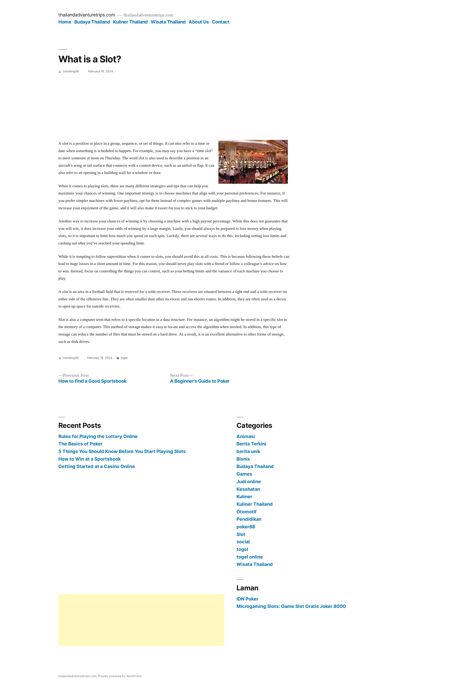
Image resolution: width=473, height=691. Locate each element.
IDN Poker (247, 599)
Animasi (245, 436)
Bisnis (243, 459)
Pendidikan (248, 519)
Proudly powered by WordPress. (120, 676)
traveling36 (71, 71)
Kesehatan (248, 489)
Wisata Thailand (168, 22)
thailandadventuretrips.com (86, 15)
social (243, 541)
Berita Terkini (251, 444)
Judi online (248, 481)
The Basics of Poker (80, 444)
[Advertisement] (236, 104)
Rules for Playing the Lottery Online (98, 436)
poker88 (245, 526)
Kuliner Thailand (130, 22)
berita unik (248, 451)
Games (244, 474)
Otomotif (246, 511)
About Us (199, 22)
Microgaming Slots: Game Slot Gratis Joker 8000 (291, 606)
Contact (220, 22)
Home (64, 22)
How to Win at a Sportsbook (89, 459)
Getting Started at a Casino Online (96, 466)
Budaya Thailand (92, 22)
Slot (240, 534)
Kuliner (244, 496)
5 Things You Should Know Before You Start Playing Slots (122, 451)
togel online (249, 557)
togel (124, 358)
